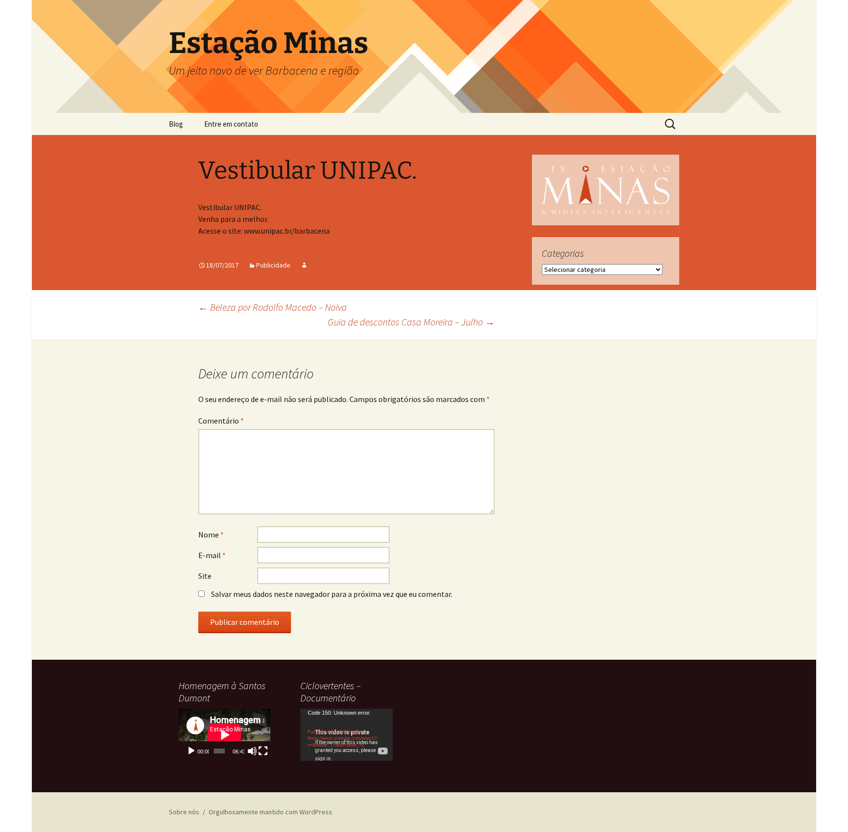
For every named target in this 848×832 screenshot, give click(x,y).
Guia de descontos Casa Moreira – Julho (411, 322)
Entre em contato (231, 124)
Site (205, 576)
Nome (211, 534)
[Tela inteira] (263, 751)
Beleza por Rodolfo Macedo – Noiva (272, 307)
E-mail (212, 555)
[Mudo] (252, 751)
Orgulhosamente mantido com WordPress (270, 811)
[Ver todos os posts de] (304, 265)
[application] (225, 735)
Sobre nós (184, 811)
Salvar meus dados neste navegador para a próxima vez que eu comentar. (331, 594)
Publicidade (273, 265)
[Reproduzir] (191, 751)
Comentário (221, 421)
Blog (176, 124)
